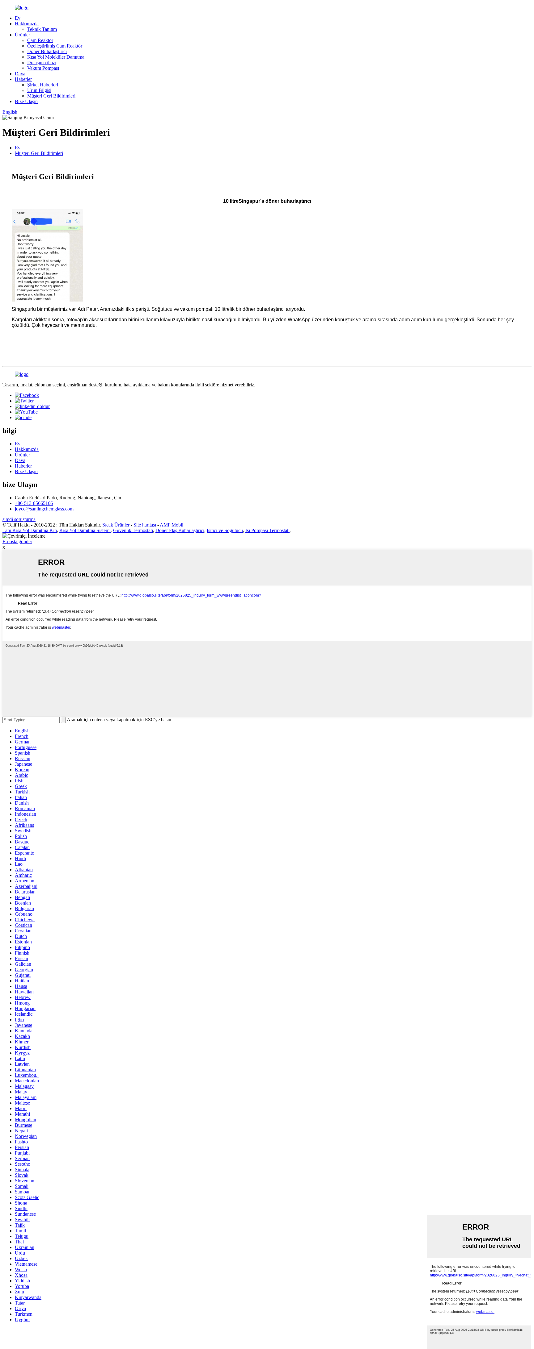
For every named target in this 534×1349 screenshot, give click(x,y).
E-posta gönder (17, 541)
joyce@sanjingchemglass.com (44, 508)
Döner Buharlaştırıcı (47, 51)
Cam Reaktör (40, 40)
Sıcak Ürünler (115, 524)
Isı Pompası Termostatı (267, 530)
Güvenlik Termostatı (133, 530)
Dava (20, 73)
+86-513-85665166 (34, 503)
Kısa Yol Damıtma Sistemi (85, 530)
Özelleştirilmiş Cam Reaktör (54, 45)
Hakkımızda (27, 23)
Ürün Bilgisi (39, 90)
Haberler (23, 79)
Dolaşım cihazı (41, 62)
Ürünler (22, 34)
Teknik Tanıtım (42, 29)
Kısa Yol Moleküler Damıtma (55, 57)
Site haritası (145, 524)
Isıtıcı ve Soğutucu (225, 530)
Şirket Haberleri (42, 84)
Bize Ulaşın (26, 101)
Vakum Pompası (43, 68)
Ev (17, 18)
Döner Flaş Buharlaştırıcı (179, 530)
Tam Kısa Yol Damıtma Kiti (29, 530)
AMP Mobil (171, 524)
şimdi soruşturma (19, 519)
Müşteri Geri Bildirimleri (51, 95)
